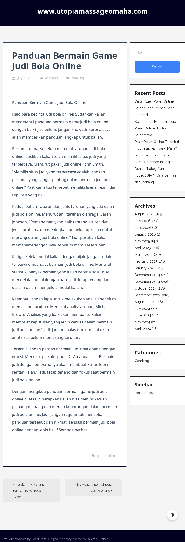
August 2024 (144, 302)
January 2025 (145, 268)
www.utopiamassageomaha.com (92, 11)
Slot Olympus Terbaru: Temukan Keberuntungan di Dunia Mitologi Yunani (156, 162)
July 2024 (142, 308)
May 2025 (142, 241)
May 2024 (142, 322)
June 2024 (143, 315)
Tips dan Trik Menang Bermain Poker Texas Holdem (29, 490)
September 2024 (148, 295)
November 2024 (147, 282)
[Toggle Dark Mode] (172, 515)
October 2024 (146, 288)
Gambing (78, 78)
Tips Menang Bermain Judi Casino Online (93, 487)
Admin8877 (53, 78)
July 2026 (142, 221)
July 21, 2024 (26, 78)
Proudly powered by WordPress (24, 539)
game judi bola (107, 456)
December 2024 (147, 275)
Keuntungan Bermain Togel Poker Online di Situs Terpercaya (156, 128)
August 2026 (145, 214)
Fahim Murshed (97, 539)
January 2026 (145, 234)
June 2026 (143, 228)
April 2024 (143, 329)
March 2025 (144, 255)
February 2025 (146, 261)
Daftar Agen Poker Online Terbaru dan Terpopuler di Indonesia (155, 108)
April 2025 (143, 248)
